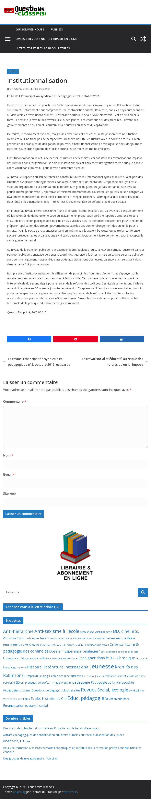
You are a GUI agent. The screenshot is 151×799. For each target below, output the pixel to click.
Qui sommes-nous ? (30, 29)
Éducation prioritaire (117, 699)
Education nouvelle (32, 658)
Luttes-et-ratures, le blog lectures (43, 48)
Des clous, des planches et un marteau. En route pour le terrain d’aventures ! (51, 728)
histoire (21, 667)
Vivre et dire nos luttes (16, 699)
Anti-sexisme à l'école (56, 631)
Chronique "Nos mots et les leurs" (25, 638)
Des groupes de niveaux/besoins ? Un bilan (30, 758)
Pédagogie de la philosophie (112, 682)
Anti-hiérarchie (18, 631)
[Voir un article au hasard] (143, 39)
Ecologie (8, 658)
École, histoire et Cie (49, 698)
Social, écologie (112, 690)
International (76, 667)
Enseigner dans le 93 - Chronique (106, 657)
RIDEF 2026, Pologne (16, 741)
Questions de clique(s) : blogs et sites (55, 690)
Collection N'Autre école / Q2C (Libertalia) (62, 644)
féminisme (141, 658)
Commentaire (14, 401)
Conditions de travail (97, 645)
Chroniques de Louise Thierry (88, 638)
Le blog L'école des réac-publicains (61, 676)
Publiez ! (57, 29)
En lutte (13, 71)
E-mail (9, 474)
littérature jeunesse (94, 676)
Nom (8, 455)
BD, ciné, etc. (126, 631)
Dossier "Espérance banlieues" (74, 651)
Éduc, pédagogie (85, 698)
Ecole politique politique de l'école (119, 651)
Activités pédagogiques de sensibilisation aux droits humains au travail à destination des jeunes (63, 735)
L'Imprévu (31, 676)
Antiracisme (103, 632)
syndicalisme (137, 690)
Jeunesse (102, 666)
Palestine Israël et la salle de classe (125, 676)
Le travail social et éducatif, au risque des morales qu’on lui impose (112, 362)
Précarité (66, 682)
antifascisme (87, 632)
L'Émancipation (41, 89)
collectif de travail (29, 645)
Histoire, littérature (45, 667)
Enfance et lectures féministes (62, 658)
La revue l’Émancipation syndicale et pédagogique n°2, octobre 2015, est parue (39, 362)
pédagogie (81, 682)
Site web (9, 493)
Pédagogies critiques (17, 690)
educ (17, 658)
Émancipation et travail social (25, 705)
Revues (89, 689)
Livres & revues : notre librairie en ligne (46, 39)
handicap (9, 667)
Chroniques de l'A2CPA (60, 638)
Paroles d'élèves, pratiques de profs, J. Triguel (32, 682)
